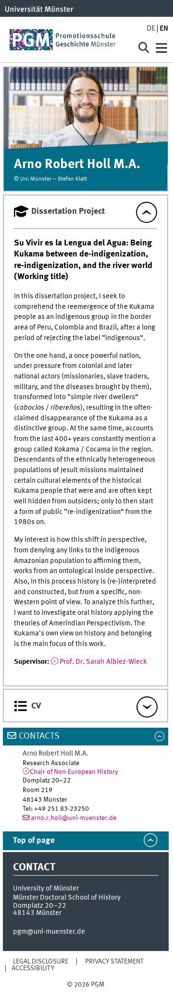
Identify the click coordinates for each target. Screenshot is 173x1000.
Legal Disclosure (40, 961)
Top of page (34, 841)
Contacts (39, 736)
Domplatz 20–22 (39, 906)
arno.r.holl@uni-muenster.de (73, 818)
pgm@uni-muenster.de (49, 932)
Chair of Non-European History (74, 771)
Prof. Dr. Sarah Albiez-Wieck (103, 662)
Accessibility (33, 968)
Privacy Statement (114, 961)
